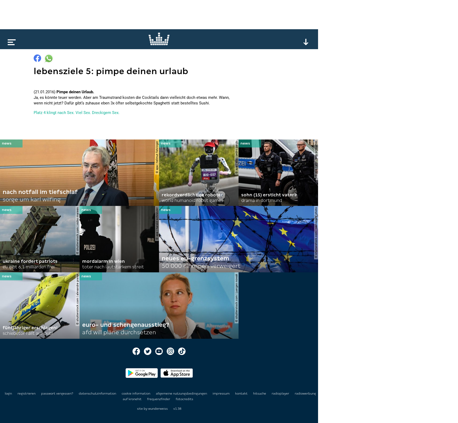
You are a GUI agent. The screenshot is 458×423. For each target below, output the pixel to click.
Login (8, 393)
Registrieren (26, 393)
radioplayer (281, 393)
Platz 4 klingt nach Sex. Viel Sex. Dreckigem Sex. (77, 112)
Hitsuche (260, 393)
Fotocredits (184, 399)
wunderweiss (158, 409)
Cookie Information (136, 393)
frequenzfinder (159, 399)
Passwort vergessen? (57, 393)
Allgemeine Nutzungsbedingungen (182, 393)
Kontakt (241, 393)
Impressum (221, 393)
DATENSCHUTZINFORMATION (98, 393)
